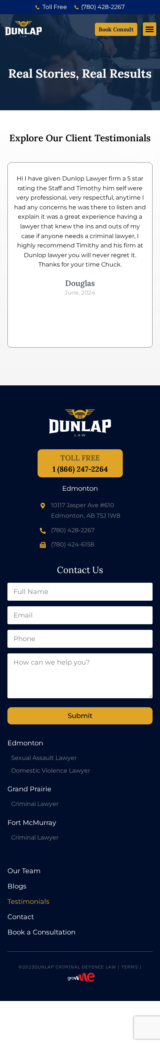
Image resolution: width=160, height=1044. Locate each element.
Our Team (24, 871)
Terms (129, 967)
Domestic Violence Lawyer (50, 770)
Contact (20, 917)
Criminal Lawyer (34, 804)
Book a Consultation (41, 932)
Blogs (16, 886)
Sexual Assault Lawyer (44, 758)
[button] (149, 29)
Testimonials (28, 902)
